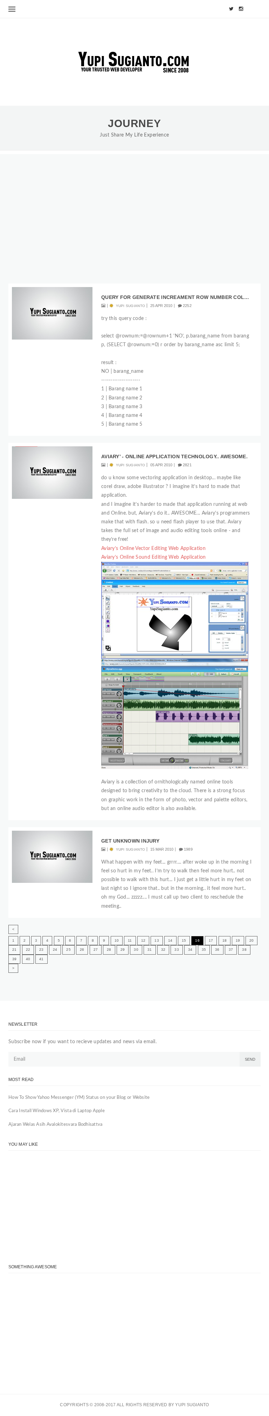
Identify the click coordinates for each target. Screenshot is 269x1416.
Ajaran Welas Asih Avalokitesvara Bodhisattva (55, 1124)
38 (244, 949)
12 (143, 940)
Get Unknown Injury (130, 841)
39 (14, 959)
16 (197, 940)
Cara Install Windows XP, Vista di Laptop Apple (56, 1111)
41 (41, 959)
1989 (188, 849)
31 (149, 949)
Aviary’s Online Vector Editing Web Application (153, 548)
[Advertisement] (134, 203)
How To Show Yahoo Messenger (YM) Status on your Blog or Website (79, 1097)
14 (170, 940)
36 (217, 949)
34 (190, 949)
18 (224, 940)
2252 (187, 306)
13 (156, 940)
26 (82, 949)
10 (117, 940)
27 (96, 949)
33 (176, 949)
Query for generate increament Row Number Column (176, 297)
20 (251, 940)
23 (41, 949)
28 (109, 949)
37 (231, 949)
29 (122, 949)
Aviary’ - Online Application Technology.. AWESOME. (174, 456)
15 (184, 940)
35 (204, 949)
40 (28, 959)
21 (14, 949)
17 (211, 940)
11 (130, 940)
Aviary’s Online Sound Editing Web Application (153, 557)
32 (163, 949)
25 (68, 949)
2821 (187, 465)
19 (238, 940)
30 (136, 949)
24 (55, 949)
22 (28, 949)
